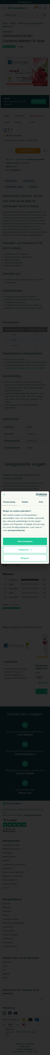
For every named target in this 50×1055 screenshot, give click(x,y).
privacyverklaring (16, 530)
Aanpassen (24, 550)
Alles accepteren (25, 541)
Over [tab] (41, 502)
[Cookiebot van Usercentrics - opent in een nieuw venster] (36, 495)
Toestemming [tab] (9, 502)
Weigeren (25, 558)
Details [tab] (25, 502)
